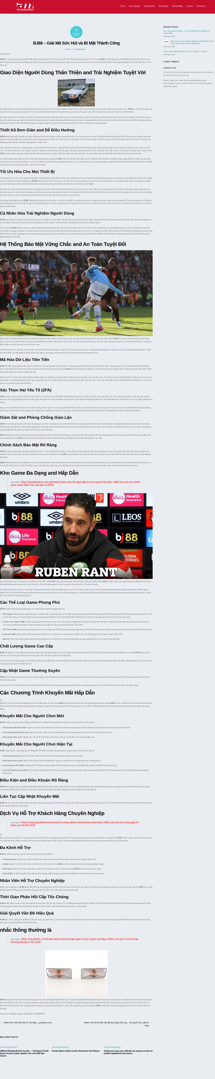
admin (68, 49)
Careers (190, 6)
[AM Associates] (25, 10)
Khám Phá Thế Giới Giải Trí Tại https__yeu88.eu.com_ (28, 1022)
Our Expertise (149, 6)
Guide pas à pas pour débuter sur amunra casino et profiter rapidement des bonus (128, 1052)
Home (122, 6)
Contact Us (201, 6)
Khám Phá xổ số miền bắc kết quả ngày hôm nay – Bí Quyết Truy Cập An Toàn (116, 1024)
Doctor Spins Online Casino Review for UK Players (76, 1051)
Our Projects (163, 6)
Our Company (134, 6)
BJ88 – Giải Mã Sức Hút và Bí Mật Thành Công (76, 43)
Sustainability (177, 6)
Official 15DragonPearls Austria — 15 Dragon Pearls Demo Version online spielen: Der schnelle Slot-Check (24, 1053)
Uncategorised (79, 49)
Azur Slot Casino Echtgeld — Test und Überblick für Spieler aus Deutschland (186, 32)
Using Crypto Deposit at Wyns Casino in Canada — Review (185, 51)
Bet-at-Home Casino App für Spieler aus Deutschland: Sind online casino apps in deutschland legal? (192, 42)
